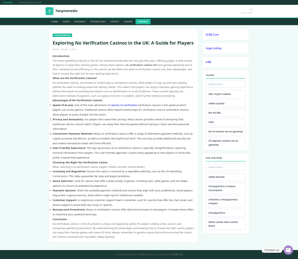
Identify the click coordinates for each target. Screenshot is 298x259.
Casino (128, 21)
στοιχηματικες (216, 212)
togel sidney (214, 48)
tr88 (208, 62)
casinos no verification (124, 105)
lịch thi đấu (214, 112)
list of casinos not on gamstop (225, 131)
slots (211, 121)
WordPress (177, 254)
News (66, 21)
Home (54, 21)
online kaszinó (216, 176)
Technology (98, 21)
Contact (143, 21)
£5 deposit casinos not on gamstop (223, 142)
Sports (114, 21)
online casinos (216, 103)
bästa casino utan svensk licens (223, 223)
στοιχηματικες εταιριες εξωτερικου (222, 188)
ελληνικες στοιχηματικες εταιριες (223, 201)
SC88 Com (212, 34)
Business (79, 21)
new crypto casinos (219, 93)
